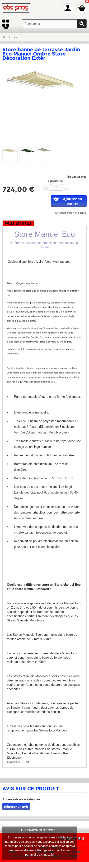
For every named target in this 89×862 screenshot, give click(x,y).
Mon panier (81, 8)
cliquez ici (47, 854)
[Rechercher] (82, 23)
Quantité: (56, 181)
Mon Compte (67, 8)
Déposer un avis (16, 806)
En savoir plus (77, 176)
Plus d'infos (18, 223)
